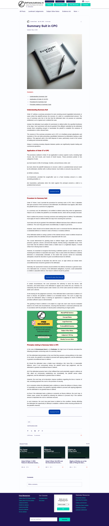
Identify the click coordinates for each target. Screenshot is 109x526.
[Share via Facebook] (27, 430)
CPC (29, 422)
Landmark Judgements (35, 11)
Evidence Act (66, 11)
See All (87, 443)
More (75, 11)
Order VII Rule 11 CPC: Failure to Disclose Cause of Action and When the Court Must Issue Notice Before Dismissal (30, 461)
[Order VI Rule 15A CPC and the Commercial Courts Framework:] (54, 452)
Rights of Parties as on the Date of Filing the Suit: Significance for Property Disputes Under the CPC (78, 461)
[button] (85, 4)
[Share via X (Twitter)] (31, 430)
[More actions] (81, 21)
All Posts (22, 11)
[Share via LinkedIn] (35, 430)
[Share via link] (38, 430)
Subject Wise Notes (52, 11)
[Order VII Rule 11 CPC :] (30, 452)
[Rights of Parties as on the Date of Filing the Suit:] (78, 452)
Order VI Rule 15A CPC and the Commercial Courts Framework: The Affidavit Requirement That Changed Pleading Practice (54, 461)
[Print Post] (42, 430)
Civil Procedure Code (32, 425)
